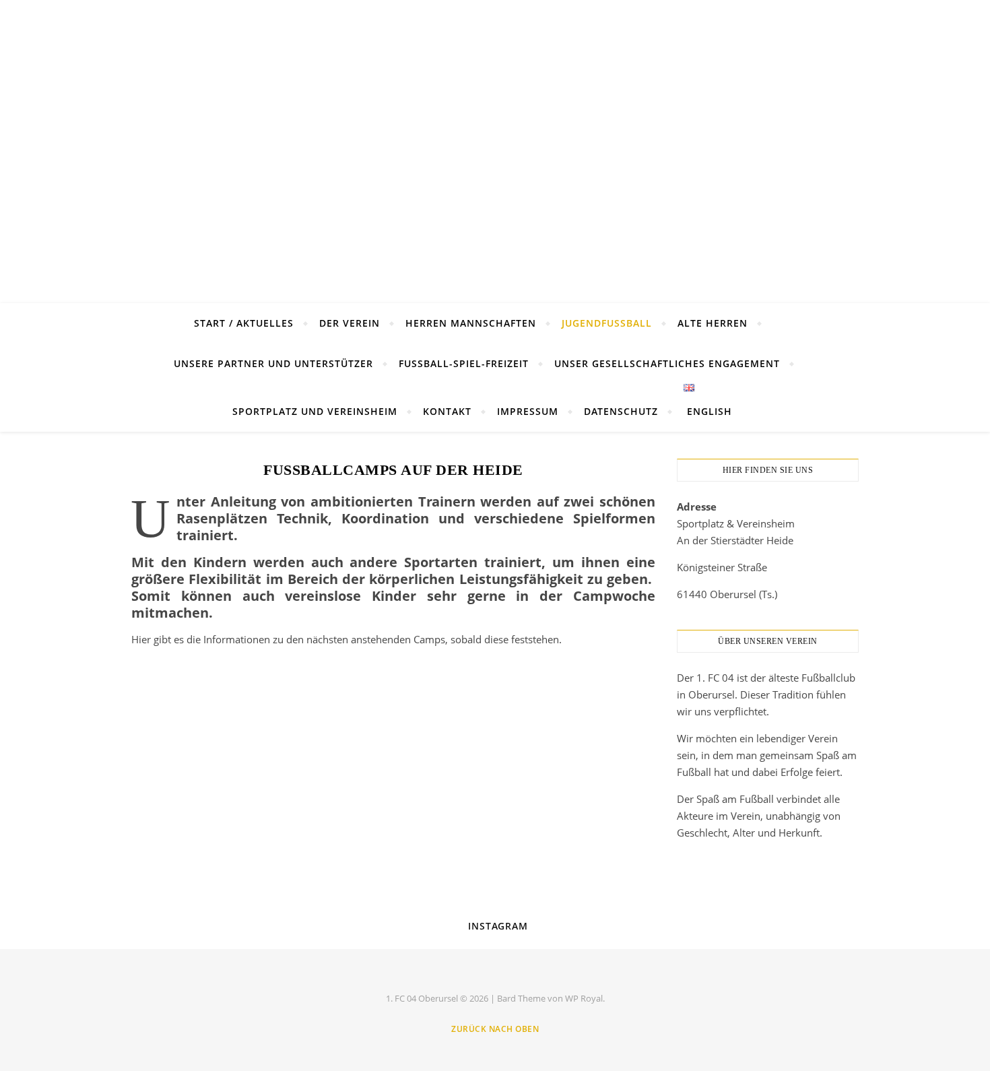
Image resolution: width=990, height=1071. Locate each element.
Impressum (527, 411)
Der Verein (349, 323)
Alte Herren (713, 323)
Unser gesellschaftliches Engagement (667, 363)
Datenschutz (621, 411)
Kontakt (447, 411)
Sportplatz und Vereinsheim (314, 411)
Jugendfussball (607, 323)
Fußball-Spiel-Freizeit (464, 363)
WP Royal (584, 998)
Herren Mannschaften (470, 323)
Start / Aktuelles (244, 323)
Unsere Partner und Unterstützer (273, 363)
